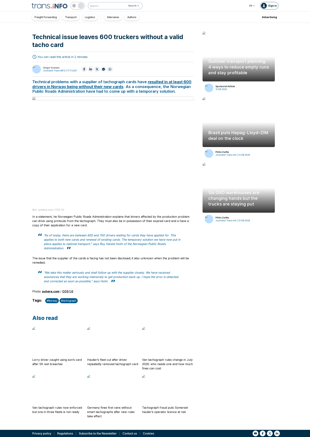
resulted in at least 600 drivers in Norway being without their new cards (111, 84)
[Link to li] (277, 433)
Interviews (113, 17)
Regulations (65, 433)
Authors (131, 17)
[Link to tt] (270, 433)
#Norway (52, 300)
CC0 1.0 (67, 291)
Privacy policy (41, 433)
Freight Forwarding (46, 17)
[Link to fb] (263, 433)
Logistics (90, 17)
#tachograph (68, 300)
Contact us (130, 433)
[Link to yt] (255, 433)
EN (250, 5)
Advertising (269, 17)
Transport (71, 17)
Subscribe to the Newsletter (98, 433)
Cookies (148, 433)
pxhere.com (50, 291)
